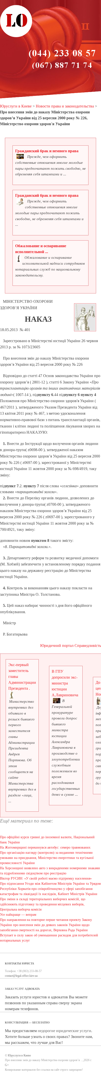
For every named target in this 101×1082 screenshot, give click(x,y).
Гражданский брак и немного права (46, 151)
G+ (7, 1065)
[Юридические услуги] (16, 36)
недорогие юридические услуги (64, 1031)
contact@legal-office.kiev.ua (21, 975)
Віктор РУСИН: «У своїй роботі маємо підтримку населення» (46, 878)
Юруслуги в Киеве (16, 106)
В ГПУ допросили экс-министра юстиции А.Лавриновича (65, 683)
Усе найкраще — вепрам (18, 914)
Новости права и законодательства (65, 106)
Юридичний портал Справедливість (70, 645)
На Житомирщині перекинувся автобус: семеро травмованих (45, 847)
